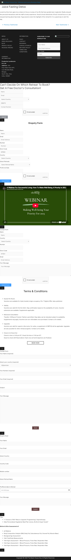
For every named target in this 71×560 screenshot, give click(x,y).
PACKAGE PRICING (7, 47)
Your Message (4, 263)
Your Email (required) (6, 379)
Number (2, 143)
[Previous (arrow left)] (1, 556)
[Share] (5, 553)
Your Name (3, 440)
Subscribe (49, 57)
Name (2, 130)
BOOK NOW (35, 343)
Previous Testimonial (9, 25)
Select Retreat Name (6, 479)
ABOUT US (5, 39)
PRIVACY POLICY (7, 45)
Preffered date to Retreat (7, 487)
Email (1, 136)
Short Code (40, 51)
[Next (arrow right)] (5, 556)
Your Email (3, 448)
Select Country (4, 456)
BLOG (3, 43)
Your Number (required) (7, 370)
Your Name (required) (6, 353)
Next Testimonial (62, 25)
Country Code (4, 464)
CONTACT (22, 41)
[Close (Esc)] (1, 553)
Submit (4, 117)
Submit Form (6, 181)
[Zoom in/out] (13, 553)
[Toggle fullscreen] (9, 553)
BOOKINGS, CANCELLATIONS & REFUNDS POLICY (25, 45)
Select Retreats (4, 161)
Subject (2, 387)
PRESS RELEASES (7, 41)
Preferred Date (4, 168)
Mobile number (4, 471)
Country (2, 155)
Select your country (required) (9, 362)
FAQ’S (21, 39)
